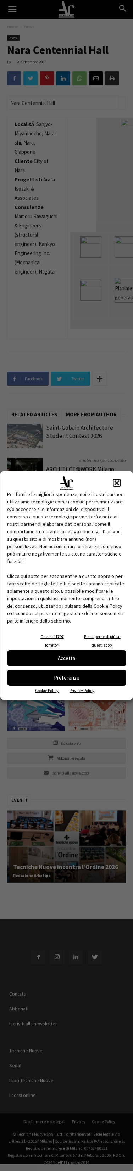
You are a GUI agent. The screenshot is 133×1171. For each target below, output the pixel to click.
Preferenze (66, 677)
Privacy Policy (82, 690)
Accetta (66, 658)
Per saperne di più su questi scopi (102, 641)
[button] (116, 482)
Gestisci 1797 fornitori (52, 641)
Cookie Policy (47, 690)
